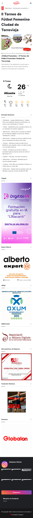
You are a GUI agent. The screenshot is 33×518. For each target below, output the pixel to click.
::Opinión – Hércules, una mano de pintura (14, 156)
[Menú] (2, 4)
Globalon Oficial (15, 462)
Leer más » (7, 72)
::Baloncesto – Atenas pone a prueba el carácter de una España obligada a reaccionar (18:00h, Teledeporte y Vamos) (16, 133)
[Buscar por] (31, 4)
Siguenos (17, 492)
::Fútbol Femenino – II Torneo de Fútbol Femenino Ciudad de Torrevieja (15, 58)
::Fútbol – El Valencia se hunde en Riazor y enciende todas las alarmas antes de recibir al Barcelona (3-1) (16, 151)
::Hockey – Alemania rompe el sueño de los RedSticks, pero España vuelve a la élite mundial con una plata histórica (16, 145)
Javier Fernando (7, 53)
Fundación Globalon (17, 514)
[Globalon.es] (16, 3)
